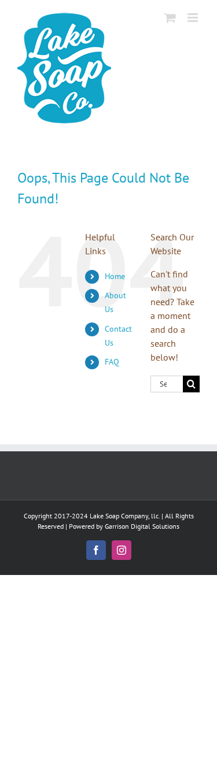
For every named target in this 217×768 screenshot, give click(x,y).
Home (115, 276)
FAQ (112, 362)
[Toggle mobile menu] (193, 18)
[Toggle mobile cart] (170, 18)
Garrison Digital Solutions (142, 526)
